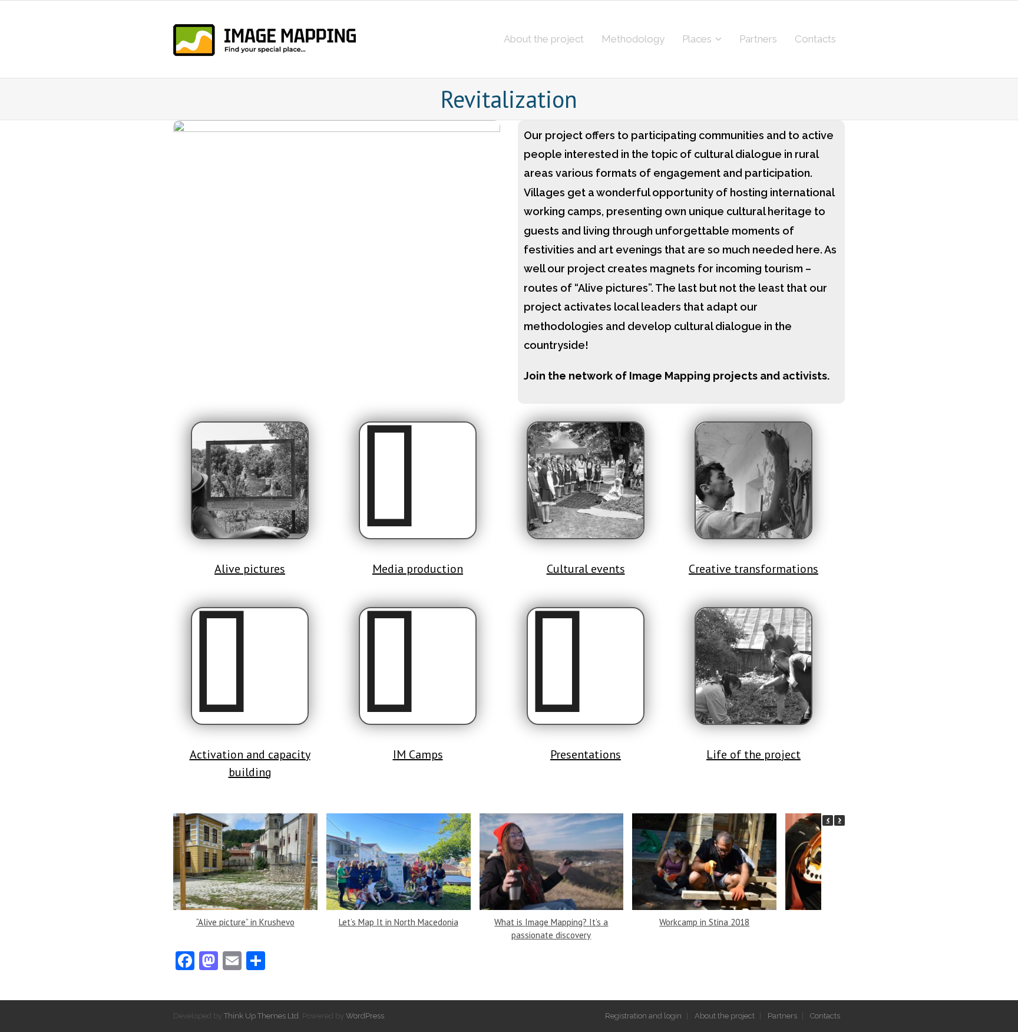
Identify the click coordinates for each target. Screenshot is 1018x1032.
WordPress (365, 1015)
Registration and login (643, 1015)
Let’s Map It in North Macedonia (398, 921)
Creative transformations (753, 568)
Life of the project (753, 754)
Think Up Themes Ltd (261, 1015)
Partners (782, 1015)
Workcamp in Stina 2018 (704, 921)
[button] (839, 820)
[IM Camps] (418, 666)
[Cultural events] (585, 480)
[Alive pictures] (250, 480)
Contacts (825, 1015)
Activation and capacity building (250, 763)
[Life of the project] (753, 666)
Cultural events (586, 568)
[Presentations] (585, 666)
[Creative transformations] (753, 480)
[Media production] (418, 480)
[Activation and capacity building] (250, 666)
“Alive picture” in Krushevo (245, 921)
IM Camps (418, 754)
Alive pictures (249, 568)
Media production (417, 568)
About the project (725, 1015)
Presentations (585, 754)
